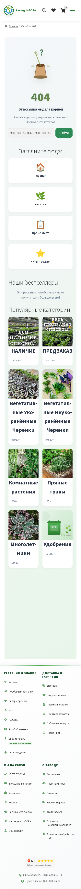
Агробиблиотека (18, 729)
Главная (13, 26)
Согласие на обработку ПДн (60, 835)
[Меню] (72, 10)
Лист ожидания (17, 752)
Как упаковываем (56, 695)
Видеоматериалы (56, 802)
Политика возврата (58, 714)
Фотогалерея (54, 812)
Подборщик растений (21, 691)
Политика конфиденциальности (59, 823)
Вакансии (52, 793)
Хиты (11, 710)
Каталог (13, 682)
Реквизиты (14, 802)
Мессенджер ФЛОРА (20, 821)
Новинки (13, 720)
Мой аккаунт (16, 830)
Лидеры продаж (18, 701)
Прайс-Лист (53, 733)
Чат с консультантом (20, 812)
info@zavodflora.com (20, 783)
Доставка (52, 685)
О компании (54, 774)
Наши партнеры (56, 783)
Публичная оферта (58, 723)
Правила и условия (57, 704)
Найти (64, 133)
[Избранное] (53, 10)
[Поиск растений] (44, 10)
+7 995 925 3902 (17, 774)
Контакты (14, 793)
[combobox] (31, 133)
